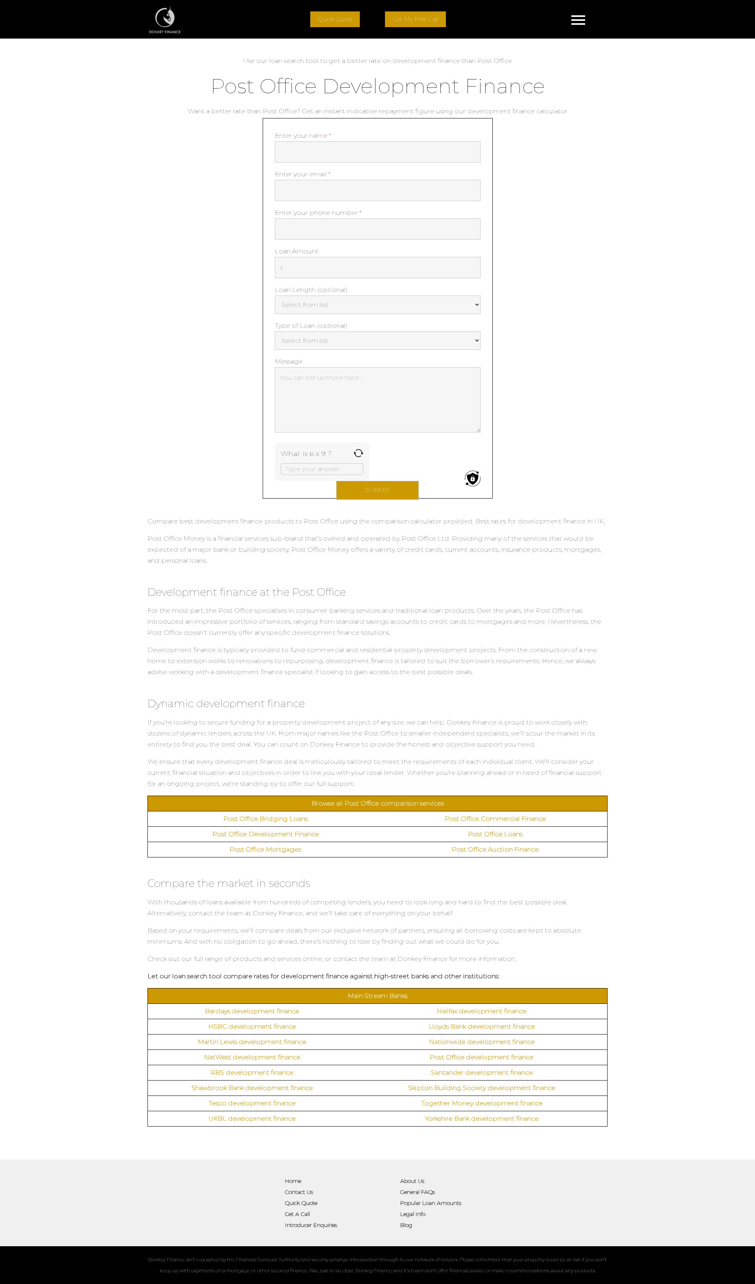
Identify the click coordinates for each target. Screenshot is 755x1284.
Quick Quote (335, 19)
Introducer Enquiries (311, 1225)
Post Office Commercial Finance (495, 818)
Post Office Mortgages (265, 849)
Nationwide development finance (482, 1042)
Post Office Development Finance (265, 834)
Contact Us (299, 1191)
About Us (412, 1180)
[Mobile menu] (578, 19)
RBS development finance (252, 1072)
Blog (406, 1225)
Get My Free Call (415, 19)
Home (293, 1180)
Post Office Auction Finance (495, 849)
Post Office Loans (495, 834)
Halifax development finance (482, 1011)
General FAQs (417, 1191)
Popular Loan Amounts (430, 1202)
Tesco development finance (252, 1103)
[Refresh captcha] (358, 453)
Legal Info (412, 1213)
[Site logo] (164, 19)
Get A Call (297, 1213)
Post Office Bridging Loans (265, 818)
